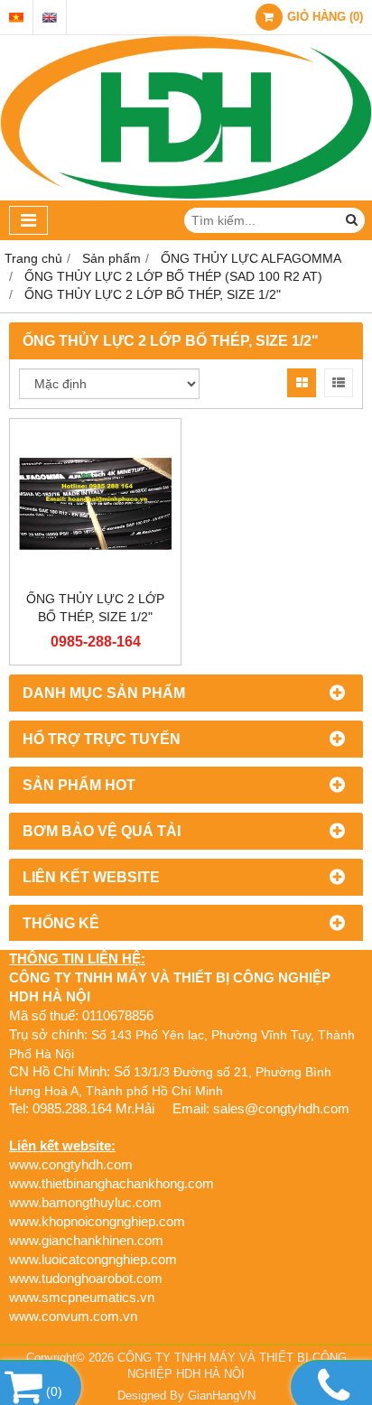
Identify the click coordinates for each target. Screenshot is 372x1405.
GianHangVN (222, 1396)
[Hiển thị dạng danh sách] (338, 382)
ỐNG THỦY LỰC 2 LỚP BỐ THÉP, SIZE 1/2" (95, 607)
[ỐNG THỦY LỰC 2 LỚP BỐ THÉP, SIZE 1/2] (95, 504)
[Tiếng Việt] (16, 18)
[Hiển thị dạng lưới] (301, 382)
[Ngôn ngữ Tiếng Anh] (49, 18)
